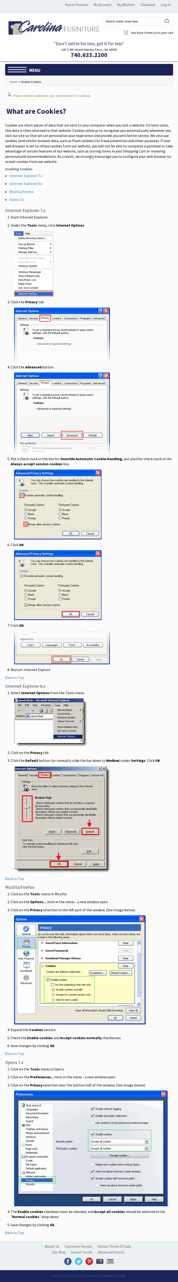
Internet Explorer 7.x (25, 175)
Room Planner (76, 4)
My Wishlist (126, 4)
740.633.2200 (89, 55)
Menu (34, 70)
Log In (166, 4)
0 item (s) (152, 33)
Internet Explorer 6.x (25, 183)
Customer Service (78, 1246)
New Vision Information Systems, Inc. (82, 1276)
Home (13, 82)
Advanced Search (111, 1252)
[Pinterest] (89, 1261)
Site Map (59, 1252)
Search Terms (81, 1252)
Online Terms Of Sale (114, 1246)
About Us (52, 1246)
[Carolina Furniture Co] (53, 26)
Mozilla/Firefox (21, 191)
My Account (103, 4)
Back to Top (14, 677)
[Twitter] (78, 1261)
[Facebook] (68, 1261)
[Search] (167, 21)
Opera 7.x (16, 199)
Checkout (148, 4)
